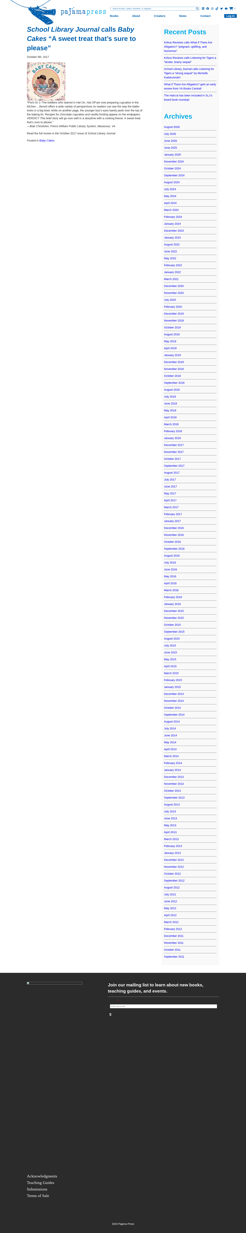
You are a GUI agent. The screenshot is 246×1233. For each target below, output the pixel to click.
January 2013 (172, 853)
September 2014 (174, 714)
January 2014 (172, 770)
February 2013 (173, 846)
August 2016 (172, 555)
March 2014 (171, 756)
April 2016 (170, 583)
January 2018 (172, 438)
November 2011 (173, 942)
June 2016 (170, 569)
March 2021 (171, 279)
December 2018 (174, 362)
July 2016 (170, 562)
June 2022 (170, 251)
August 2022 (172, 244)
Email (114, 1000)
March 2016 (171, 590)
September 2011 (174, 956)
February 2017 (173, 514)
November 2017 (174, 452)
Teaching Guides (40, 1182)
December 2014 (174, 693)
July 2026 (170, 133)
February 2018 (173, 431)
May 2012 (170, 908)
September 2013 (174, 797)
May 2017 (170, 493)
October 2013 (172, 790)
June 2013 (170, 818)
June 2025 (170, 147)
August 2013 (172, 804)
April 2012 (170, 915)
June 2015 (170, 652)
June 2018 (170, 403)
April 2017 (170, 500)
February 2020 (173, 306)
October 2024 (172, 168)
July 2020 (170, 299)
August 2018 (172, 389)
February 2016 (173, 597)
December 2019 (174, 313)
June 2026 (170, 140)
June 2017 (170, 486)
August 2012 (172, 887)
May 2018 (170, 410)
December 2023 (174, 230)
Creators (159, 16)
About (136, 16)
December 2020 (174, 286)
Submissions (37, 1189)
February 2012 (173, 929)
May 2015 (170, 659)
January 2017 (172, 521)
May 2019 (170, 341)
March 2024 (171, 210)
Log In (230, 16)
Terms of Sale (38, 1195)
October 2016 (172, 541)
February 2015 (173, 680)
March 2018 (171, 424)
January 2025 (172, 154)
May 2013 (170, 825)
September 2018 (174, 382)
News (182, 16)
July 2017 (170, 479)
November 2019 (174, 320)
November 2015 (174, 617)
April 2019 (170, 348)
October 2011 (172, 949)
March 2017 (171, 507)
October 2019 (172, 327)
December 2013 (174, 776)
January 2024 (172, 223)
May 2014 (170, 742)
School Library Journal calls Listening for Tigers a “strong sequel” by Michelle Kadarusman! (189, 73)
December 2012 (174, 859)
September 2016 (174, 548)
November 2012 (174, 866)
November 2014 (174, 700)
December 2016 (174, 528)
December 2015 (174, 611)
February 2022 (173, 265)
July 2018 (170, 396)
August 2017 (172, 472)
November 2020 (174, 292)
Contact (205, 16)
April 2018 (170, 417)
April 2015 (170, 666)
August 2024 (172, 182)
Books (114, 16)
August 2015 (172, 638)
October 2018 (172, 375)
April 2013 (170, 832)
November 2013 (174, 783)
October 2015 (172, 624)
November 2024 (174, 161)
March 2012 (171, 922)
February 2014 (173, 763)
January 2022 (172, 272)
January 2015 (172, 687)
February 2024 (173, 216)
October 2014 (172, 707)
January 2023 (172, 237)
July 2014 (170, 728)
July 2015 (170, 645)
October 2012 (172, 873)
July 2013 (170, 811)
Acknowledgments (42, 1176)
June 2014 (170, 735)
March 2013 (171, 839)
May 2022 (170, 258)
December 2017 (174, 445)
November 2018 (174, 369)
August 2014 (172, 721)
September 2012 (174, 880)
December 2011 (173, 935)
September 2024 (174, 175)
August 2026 (172, 127)
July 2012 (170, 894)
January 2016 (172, 604)
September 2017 (174, 465)
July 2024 (170, 189)
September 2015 (174, 631)
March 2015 (171, 673)
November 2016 (174, 534)
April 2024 (170, 203)
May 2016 (170, 576)
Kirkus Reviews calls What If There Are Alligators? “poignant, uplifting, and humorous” (188, 46)
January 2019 (172, 355)
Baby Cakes (46, 140)
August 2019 (172, 334)
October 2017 (172, 458)
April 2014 (170, 749)
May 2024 (170, 196)
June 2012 (170, 901)
